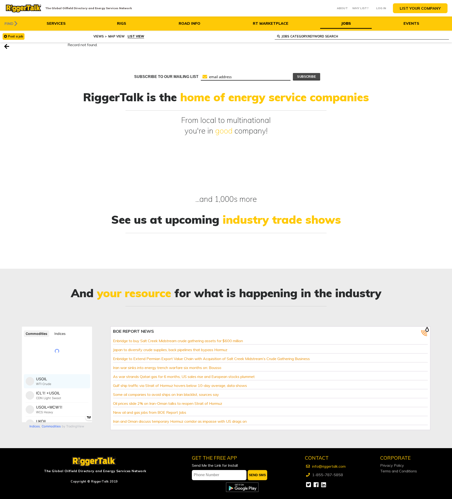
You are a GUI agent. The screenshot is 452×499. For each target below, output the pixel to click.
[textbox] (365, 36)
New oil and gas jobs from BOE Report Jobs (149, 412)
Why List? (360, 8)
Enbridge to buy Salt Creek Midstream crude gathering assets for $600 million (178, 340)
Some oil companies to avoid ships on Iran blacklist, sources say (166, 394)
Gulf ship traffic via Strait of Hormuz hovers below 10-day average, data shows (180, 385)
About (342, 8)
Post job (15, 36)
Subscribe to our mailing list (166, 77)
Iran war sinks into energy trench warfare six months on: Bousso (167, 367)
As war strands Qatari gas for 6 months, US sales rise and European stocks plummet (184, 376)
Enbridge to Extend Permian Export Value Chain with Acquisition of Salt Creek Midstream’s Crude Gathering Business (211, 358)
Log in (381, 8)
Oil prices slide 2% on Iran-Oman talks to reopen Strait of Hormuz (167, 403)
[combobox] (362, 36)
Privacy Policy (392, 465)
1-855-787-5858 (327, 474)
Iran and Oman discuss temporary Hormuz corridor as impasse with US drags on (180, 421)
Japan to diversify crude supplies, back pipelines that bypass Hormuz (170, 349)
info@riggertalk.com (329, 466)
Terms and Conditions (398, 471)
